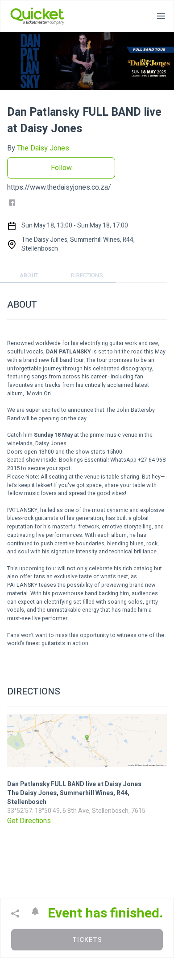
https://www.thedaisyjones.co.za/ (59, 187)
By (38, 148)
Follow (61, 167)
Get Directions (29, 821)
